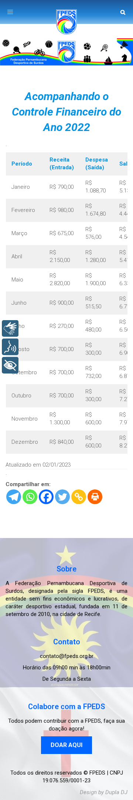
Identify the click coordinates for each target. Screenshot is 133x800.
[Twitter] (62, 496)
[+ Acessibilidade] (10, 365)
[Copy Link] (78, 496)
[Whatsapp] (30, 496)
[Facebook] (46, 496)
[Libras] (10, 328)
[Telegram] (13, 496)
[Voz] (10, 347)
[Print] (95, 496)
